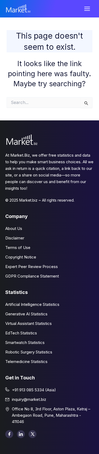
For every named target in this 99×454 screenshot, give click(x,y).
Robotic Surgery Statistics (28, 352)
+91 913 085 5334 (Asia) (34, 389)
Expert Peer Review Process (31, 266)
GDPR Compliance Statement (32, 276)
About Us (13, 228)
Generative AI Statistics (26, 313)
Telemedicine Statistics (26, 361)
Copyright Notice (20, 257)
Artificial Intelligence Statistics (32, 304)
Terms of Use (17, 247)
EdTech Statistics (21, 332)
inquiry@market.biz (29, 399)
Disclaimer (14, 237)
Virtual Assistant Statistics (28, 323)
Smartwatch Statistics (25, 342)
